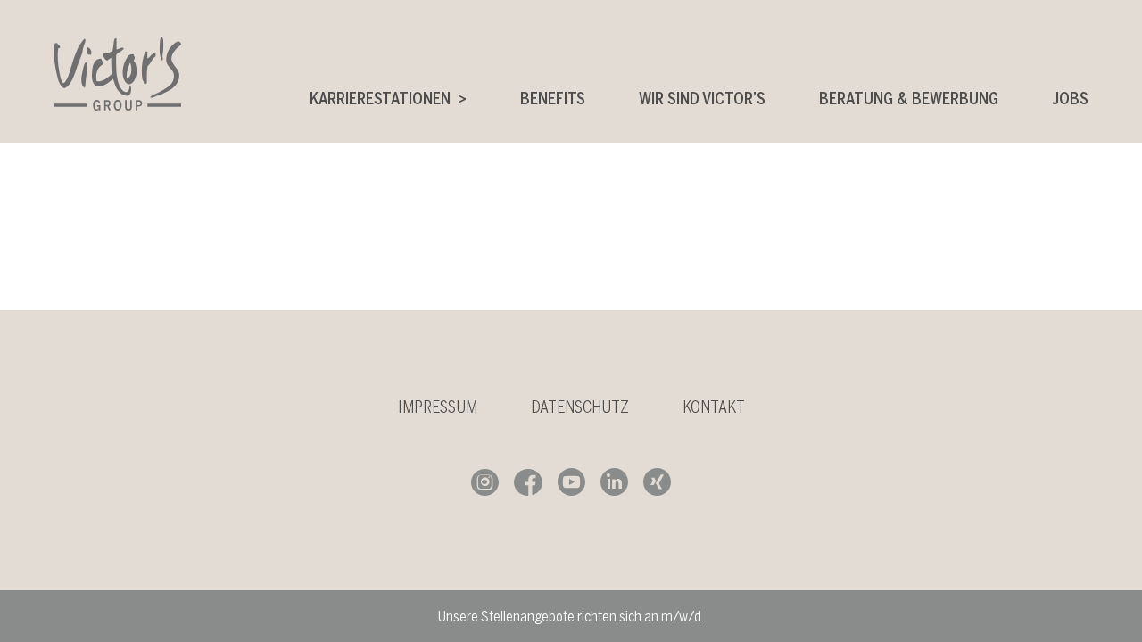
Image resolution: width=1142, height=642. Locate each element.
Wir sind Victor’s (702, 98)
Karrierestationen (380, 98)
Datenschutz (580, 407)
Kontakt (714, 407)
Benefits (552, 98)
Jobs (1070, 98)
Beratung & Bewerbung (908, 98)
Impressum (437, 407)
